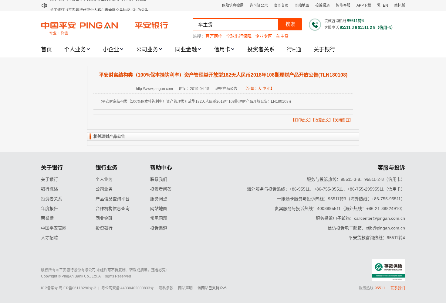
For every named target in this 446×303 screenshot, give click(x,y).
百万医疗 (213, 36)
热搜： (199, 36)
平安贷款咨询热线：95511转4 (377, 237)
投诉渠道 (322, 5)
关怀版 (399, 5)
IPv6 (223, 288)
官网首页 (281, 5)
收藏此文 (322, 120)
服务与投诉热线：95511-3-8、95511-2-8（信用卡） (356, 179)
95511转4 (355, 21)
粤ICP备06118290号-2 (77, 288)
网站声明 (185, 288)
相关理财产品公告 (109, 136)
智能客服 (343, 5)
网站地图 (302, 5)
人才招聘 (49, 237)
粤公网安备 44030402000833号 (127, 288)
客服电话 (331, 28)
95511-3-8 (348, 27)
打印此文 (302, 120)
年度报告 (49, 208)
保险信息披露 (233, 5)
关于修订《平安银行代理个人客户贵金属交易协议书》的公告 (99, 5)
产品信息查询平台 (113, 198)
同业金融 (186, 49)
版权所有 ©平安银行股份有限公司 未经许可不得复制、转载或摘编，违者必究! (104, 270)
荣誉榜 (47, 218)
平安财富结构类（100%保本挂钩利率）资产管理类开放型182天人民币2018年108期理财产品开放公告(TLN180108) (223, 74)
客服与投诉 (391, 168)
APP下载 (363, 5)
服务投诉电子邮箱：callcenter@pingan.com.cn (360, 218)
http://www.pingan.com (154, 89)
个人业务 (75, 49)
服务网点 (158, 198)
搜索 (290, 24)
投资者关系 (261, 49)
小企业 (111, 49)
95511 (380, 288)
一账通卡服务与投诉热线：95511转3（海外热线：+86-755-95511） (341, 198)
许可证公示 (259, 5)
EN (385, 5)
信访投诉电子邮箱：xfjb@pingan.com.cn (366, 228)
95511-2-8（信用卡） (376, 27)
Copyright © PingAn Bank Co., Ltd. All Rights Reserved (86, 276)
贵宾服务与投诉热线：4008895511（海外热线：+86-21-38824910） (340, 208)
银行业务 (106, 168)
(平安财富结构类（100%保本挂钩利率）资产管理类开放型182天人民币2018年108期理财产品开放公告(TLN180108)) (196, 101)
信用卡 (222, 49)
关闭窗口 (342, 120)
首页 (46, 49)
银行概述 (49, 189)
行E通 (294, 49)
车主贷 (282, 36)
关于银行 (324, 49)
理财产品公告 (226, 89)
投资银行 (104, 228)
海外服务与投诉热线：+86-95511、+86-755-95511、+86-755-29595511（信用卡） (326, 189)
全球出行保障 (239, 36)
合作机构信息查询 (113, 208)
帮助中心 (161, 168)
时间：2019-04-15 (194, 89)
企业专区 (263, 36)
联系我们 (158, 179)
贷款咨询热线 (335, 21)
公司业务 (147, 49)
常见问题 (158, 218)
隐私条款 (166, 288)
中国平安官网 (53, 228)
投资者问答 (160, 189)
